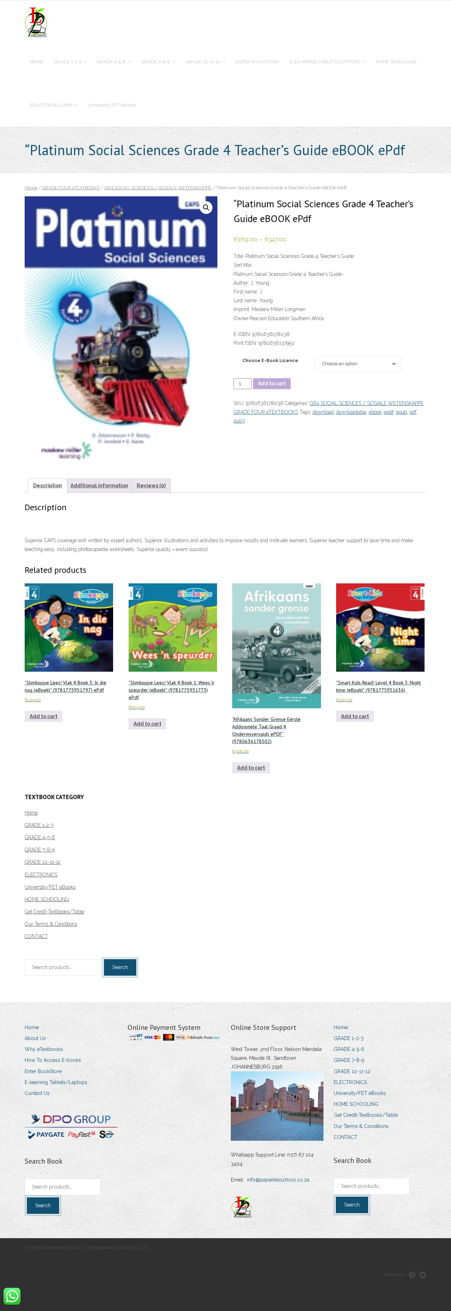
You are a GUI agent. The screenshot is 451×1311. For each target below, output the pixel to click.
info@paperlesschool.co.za (278, 1180)
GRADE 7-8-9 (40, 850)
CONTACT (36, 936)
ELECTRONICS (41, 875)
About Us (35, 1038)
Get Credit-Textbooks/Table (54, 911)
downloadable (351, 412)
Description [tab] (47, 485)
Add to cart (272, 383)
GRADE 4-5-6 (40, 837)
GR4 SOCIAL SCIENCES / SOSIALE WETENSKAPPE (157, 187)
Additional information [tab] (99, 485)
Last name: (246, 300)
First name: (246, 291)
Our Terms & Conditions (51, 924)
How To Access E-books (53, 1060)
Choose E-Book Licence (270, 360)
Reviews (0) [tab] (151, 485)
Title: (239, 256)
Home (31, 187)
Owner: (241, 318)
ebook (375, 412)
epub (401, 412)
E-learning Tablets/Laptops (56, 1082)
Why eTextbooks (44, 1049)
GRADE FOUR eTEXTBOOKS (71, 187)
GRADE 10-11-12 (43, 862)
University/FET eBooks (50, 887)
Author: (241, 283)
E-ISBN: (243, 334)
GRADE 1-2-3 (39, 825)
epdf (389, 412)
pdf (412, 412)
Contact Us (37, 1093)
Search (120, 967)
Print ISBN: (245, 343)
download (323, 412)
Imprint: (242, 309)
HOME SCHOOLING (47, 899)
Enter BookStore (43, 1071)
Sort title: (243, 265)
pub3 (239, 421)
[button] (206, 207)
